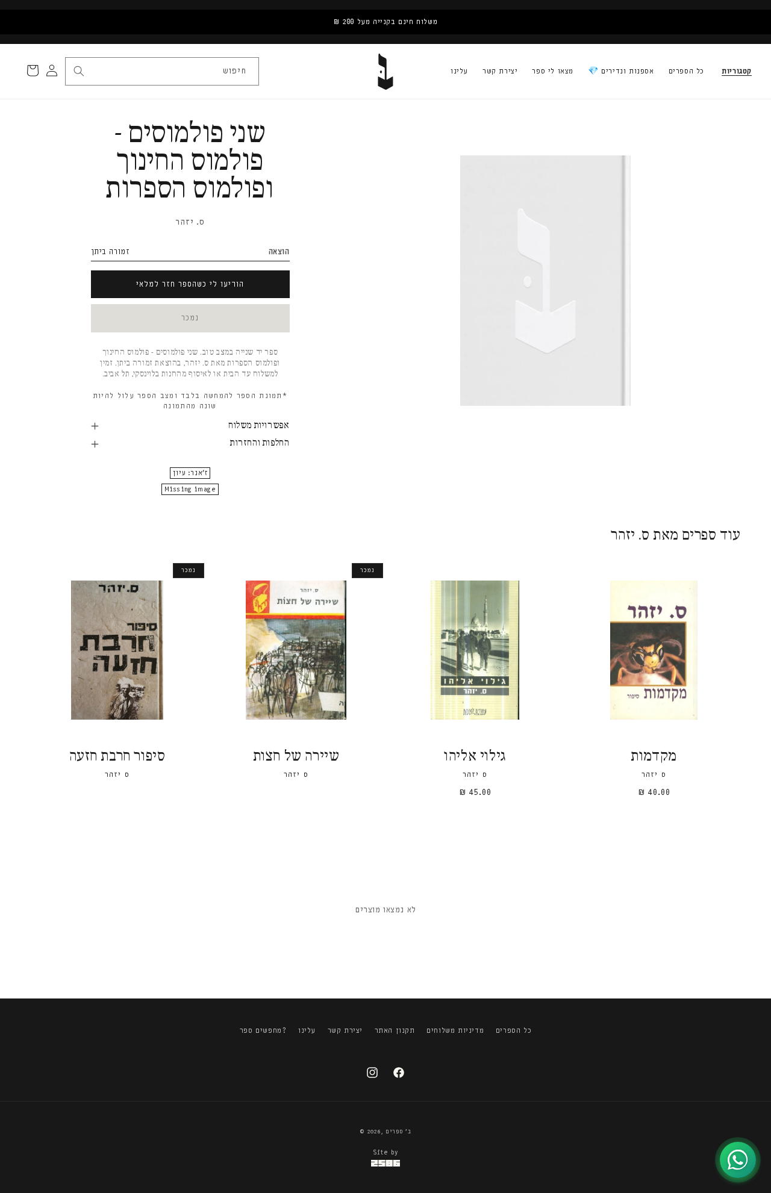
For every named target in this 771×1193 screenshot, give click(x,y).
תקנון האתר (395, 1030)
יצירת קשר (499, 71)
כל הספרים (686, 71)
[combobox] (161, 71)
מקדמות (654, 757)
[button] (737, 71)
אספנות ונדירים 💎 (621, 71)
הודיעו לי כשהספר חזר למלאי (190, 284)
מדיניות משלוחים (455, 1030)
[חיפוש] (79, 71)
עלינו (459, 71)
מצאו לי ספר (552, 71)
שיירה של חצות (296, 757)
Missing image (190, 489)
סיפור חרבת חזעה (117, 757)
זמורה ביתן (110, 251)
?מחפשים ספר (263, 1030)
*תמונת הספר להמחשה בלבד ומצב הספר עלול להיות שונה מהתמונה (190, 400)
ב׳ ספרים (398, 1131)
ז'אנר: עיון (190, 473)
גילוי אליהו (475, 757)
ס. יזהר (189, 222)
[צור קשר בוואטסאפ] (738, 1160)
